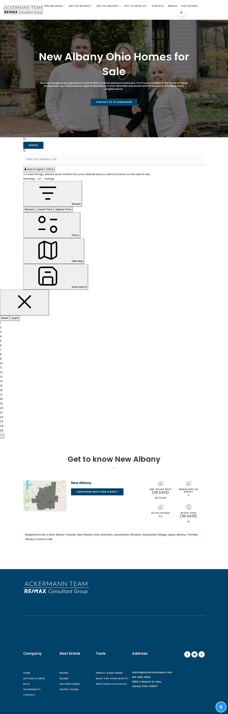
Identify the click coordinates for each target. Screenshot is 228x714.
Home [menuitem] (26, 672)
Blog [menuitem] (26, 684)
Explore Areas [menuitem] (53, 5)
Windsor (135, 534)
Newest (29, 209)
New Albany (81, 483)
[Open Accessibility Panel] (221, 707)
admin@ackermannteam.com (152, 672)
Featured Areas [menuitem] (70, 684)
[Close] (24, 302)
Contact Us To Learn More (114, 102)
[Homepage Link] (56, 587)
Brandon (107, 534)
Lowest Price (44, 209)
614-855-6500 (141, 677)
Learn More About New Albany (96, 491)
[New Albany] (44, 496)
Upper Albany (177, 534)
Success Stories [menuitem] (34, 678)
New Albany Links (88, 534)
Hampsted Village (154, 534)
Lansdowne (121, 534)
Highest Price (63, 209)
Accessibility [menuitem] (32, 689)
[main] (114, 294)
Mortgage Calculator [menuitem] (111, 684)
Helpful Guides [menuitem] (69, 689)
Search (33, 145)
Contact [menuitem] (158, 5)
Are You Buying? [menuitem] (80, 5)
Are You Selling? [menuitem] (107, 5)
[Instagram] (201, 654)
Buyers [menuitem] (64, 672)
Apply (15, 318)
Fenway (71, 534)
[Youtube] (194, 654)
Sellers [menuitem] (64, 678)
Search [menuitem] (172, 5)
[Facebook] (186, 654)
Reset (4, 318)
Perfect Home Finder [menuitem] (109, 672)
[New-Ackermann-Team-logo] (23, 10)
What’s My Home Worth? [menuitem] (112, 678)
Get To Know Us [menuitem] (135, 5)
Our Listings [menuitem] (189, 5)
